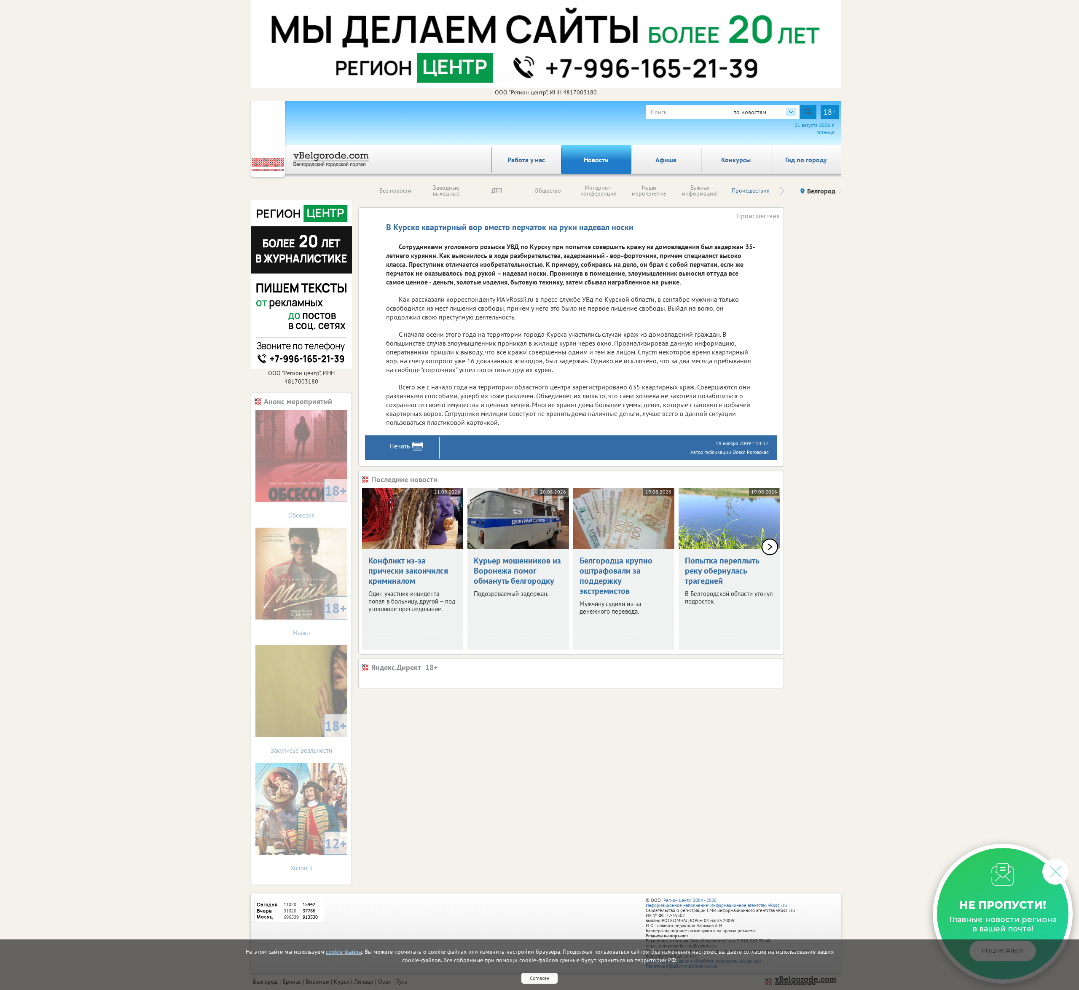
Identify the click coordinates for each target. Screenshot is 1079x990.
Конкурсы (736, 160)
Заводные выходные (446, 190)
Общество (547, 190)
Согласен (539, 978)
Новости (596, 160)
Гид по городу (806, 160)
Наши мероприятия (649, 190)
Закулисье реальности (309, 735)
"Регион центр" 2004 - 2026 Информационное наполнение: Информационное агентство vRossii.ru (716, 902)
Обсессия (317, 500)
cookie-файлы (344, 951)
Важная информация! (700, 190)
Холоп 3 (318, 853)
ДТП (496, 190)
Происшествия (751, 190)
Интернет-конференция (598, 190)
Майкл (320, 618)
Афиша (665, 160)
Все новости (395, 190)
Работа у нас (526, 160)
